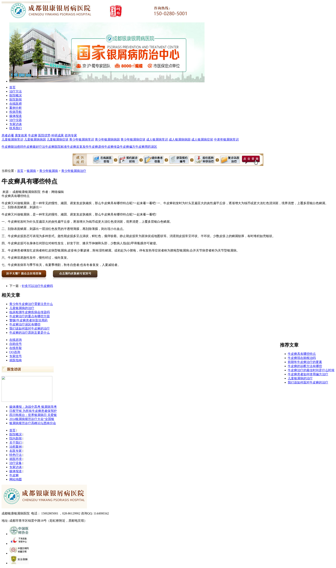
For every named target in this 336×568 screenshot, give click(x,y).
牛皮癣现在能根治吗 (302, 358)
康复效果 (21, 135)
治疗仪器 (15, 120)
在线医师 (15, 103)
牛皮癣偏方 (127, 146)
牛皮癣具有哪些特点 (302, 353)
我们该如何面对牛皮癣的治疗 (29, 328)
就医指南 (15, 360)
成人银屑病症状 (202, 139)
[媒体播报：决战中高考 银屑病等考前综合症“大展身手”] (27, 400)
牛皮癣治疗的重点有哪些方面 (29, 316)
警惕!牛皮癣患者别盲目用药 (28, 320)
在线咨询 (15, 339)
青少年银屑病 (48, 170)
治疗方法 (15, 91)
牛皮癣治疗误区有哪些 (24, 324)
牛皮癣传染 (112, 146)
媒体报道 (15, 116)
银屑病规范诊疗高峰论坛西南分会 (32, 423)
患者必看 (8, 135)
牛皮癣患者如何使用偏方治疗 (308, 374)
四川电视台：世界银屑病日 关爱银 (33, 415)
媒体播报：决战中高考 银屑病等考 (33, 406)
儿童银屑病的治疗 (21, 308)
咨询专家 (71, 135)
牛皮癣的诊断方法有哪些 (305, 366)
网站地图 (15, 479)
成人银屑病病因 (180, 139)
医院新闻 (15, 99)
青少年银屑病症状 (133, 139)
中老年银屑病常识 (226, 139)
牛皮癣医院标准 (56, 146)
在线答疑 (15, 348)
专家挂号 (15, 356)
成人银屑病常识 (157, 139)
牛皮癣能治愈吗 (12, 146)
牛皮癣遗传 (96, 146)
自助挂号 (15, 344)
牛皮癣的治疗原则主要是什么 (29, 332)
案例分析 (15, 107)
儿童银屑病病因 (35, 139)
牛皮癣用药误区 (146, 146)
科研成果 (57, 135)
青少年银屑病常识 (81, 139)
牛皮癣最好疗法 (34, 146)
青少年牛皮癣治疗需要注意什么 (31, 304)
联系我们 (15, 128)
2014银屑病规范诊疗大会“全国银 (31, 419)
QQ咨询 (14, 352)
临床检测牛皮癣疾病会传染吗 (29, 312)
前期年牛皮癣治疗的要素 (305, 362)
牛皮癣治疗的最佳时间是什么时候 (311, 370)
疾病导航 (15, 111)
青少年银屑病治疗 (73, 170)
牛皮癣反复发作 (78, 146)
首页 (12, 87)
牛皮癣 (32, 135)
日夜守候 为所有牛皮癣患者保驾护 (33, 410)
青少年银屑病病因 (107, 139)
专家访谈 (15, 124)
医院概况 (15, 95)
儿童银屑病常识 (12, 139)
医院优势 (44, 135)
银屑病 (31, 170)
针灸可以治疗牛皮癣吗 (37, 286)
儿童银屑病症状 (57, 139)
